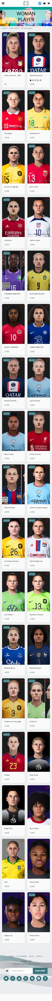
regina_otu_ (8, 935)
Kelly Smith (34, 775)
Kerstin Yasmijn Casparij (38, 508)
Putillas (7, 775)
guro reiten (34, 187)
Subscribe (40, 970)
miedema (8, 240)
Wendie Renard (35, 668)
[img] (13, 52)
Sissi (5, 882)
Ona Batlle (8, 133)
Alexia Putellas (9, 508)
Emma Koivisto (35, 454)
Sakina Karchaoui (36, 75)
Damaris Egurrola (36, 561)
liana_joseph (34, 882)
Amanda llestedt (10, 401)
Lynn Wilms (8, 615)
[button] (3, 3)
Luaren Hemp (35, 401)
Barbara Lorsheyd (36, 615)
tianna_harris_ (35, 935)
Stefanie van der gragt (12, 721)
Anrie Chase (34, 828)
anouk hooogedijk (11, 187)
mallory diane (35, 240)
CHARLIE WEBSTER (36, 347)
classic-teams (14, 28)
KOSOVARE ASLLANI (37, 294)
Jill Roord (33, 721)
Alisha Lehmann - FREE (12, 75)
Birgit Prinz (8, 828)
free (5, 35)
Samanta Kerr (35, 133)
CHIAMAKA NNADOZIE (12, 294)
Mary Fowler (9, 454)
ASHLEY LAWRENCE (11, 347)
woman (32, 35)
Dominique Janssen (11, 561)
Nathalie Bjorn (9, 668)
